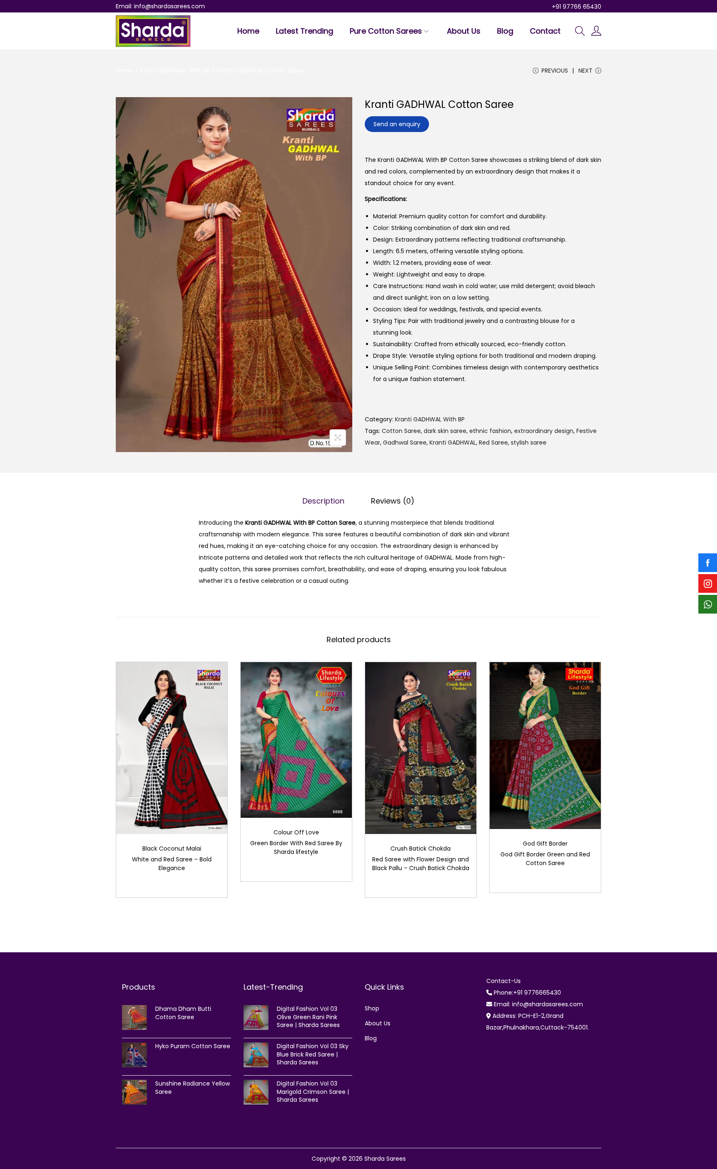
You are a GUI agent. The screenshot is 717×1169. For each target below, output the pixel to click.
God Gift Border (545, 843)
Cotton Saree (401, 431)
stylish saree (528, 442)
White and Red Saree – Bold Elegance (172, 863)
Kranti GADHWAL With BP (175, 70)
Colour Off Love (296, 832)
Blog (371, 1038)
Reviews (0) (393, 501)
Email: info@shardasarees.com (160, 6)
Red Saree (493, 442)
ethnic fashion (490, 431)
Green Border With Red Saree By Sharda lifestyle (296, 847)
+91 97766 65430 (576, 6)
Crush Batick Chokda (420, 848)
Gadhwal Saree (405, 442)
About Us (377, 1023)
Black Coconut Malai (171, 848)
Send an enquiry (396, 124)
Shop (372, 1008)
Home (124, 70)
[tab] (323, 501)
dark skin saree (445, 431)
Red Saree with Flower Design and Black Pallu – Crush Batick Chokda (420, 863)
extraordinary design (543, 431)
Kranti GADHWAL (452, 442)
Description (323, 501)
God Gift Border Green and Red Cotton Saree (545, 858)
